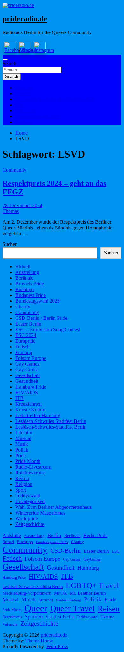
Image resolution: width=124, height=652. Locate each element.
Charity (22, 306)
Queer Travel (72, 608)
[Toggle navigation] (5, 59)
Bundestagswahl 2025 (37, 116)
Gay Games (27, 364)
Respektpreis (12, 617)
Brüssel (8, 542)
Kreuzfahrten (28, 404)
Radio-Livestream (33, 467)
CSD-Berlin (65, 550)
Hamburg (88, 567)
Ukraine (107, 616)
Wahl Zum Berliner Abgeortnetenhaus (53, 507)
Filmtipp (23, 352)
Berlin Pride (95, 535)
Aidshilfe (12, 535)
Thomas (11, 211)
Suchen (10, 244)
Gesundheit (26, 381)
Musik (21, 444)
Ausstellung (27, 272)
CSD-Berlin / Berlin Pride (41, 318)
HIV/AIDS (26, 392)
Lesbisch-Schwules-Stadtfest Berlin (50, 427)
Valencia (10, 624)
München (46, 600)
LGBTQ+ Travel (92, 585)
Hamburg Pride (30, 386)
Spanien (34, 616)
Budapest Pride (30, 295)
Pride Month (27, 461)
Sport (20, 490)
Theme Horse (39, 640)
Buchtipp (24, 289)
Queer (35, 608)
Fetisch (22, 346)
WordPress (57, 646)
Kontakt (23, 122)
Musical (23, 438)
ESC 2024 (25, 110)
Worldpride (26, 518)
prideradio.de (25, 19)
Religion (23, 484)
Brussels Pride (29, 283)
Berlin (54, 535)
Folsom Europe (30, 358)
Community (14, 169)
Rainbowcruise (30, 472)
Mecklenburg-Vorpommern (27, 593)
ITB (19, 105)
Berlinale (24, 278)
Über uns (24, 87)
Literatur (23, 432)
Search (9, 63)
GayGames (92, 559)
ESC (116, 551)
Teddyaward (27, 495)
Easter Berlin (28, 323)
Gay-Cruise (26, 369)
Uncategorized (30, 501)
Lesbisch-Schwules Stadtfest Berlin (50, 421)
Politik (21, 449)
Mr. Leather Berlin (88, 593)
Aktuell (22, 93)
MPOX (60, 593)
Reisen (22, 478)
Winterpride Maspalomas (40, 512)
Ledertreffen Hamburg (37, 415)
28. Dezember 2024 (22, 205)
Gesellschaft (27, 375)
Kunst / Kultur (29, 409)
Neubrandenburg (68, 600)
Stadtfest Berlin (60, 616)
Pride (20, 455)
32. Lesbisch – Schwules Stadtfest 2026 (55, 99)
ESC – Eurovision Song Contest (47, 329)
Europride (25, 341)
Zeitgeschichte (29, 524)
